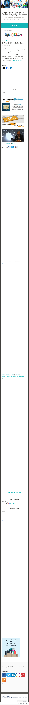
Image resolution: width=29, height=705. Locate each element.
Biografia (6, 143)
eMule (3, 375)
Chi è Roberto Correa (13, 667)
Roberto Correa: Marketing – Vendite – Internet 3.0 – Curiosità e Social (14, 14)
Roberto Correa (6, 45)
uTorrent (17, 375)
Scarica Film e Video (7, 376)
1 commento (5, 78)
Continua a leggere (17, 60)
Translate (12, 504)
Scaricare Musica (10, 375)
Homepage (4, 667)
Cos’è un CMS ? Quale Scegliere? (13, 43)
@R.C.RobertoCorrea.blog (14, 492)
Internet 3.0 (5, 40)
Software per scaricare (18, 376)
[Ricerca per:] (14, 92)
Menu (15, 25)
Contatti (21, 667)
